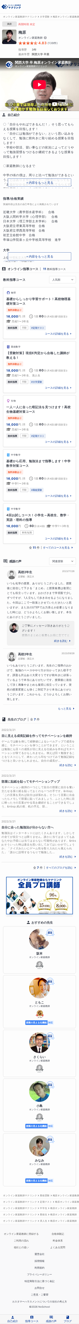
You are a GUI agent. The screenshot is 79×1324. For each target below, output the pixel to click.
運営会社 (39, 1254)
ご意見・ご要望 (39, 1294)
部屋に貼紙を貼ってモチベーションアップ (31, 781)
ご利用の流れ (21, 1240)
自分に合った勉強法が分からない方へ (28, 827)
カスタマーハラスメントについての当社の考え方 (39, 1301)
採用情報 (39, 1261)
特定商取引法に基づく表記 (39, 1281)
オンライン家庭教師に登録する (21, 1233)
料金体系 (58, 1240)
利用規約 (39, 1267)
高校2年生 (25, 572)
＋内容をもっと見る (39, 182)
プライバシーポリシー (39, 1274)
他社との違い (21, 1247)
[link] (39, 313)
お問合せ (39, 1287)
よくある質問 (57, 1247)
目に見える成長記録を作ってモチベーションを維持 (37, 736)
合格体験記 (58, 1233)
